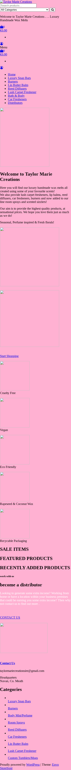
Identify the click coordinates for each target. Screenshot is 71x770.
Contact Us (7, 663)
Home (12, 74)
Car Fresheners (17, 99)
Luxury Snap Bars (19, 78)
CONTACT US (10, 617)
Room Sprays (16, 722)
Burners (13, 81)
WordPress (33, 764)
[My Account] (1, 43)
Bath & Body (16, 95)
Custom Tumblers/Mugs (23, 758)
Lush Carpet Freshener (22, 92)
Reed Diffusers (17, 88)
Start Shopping (9, 356)
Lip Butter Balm (18, 85)
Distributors (15, 102)
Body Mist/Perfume (20, 715)
